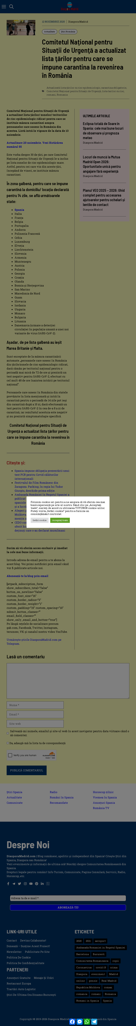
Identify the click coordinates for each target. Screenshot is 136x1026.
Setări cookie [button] (40, 520)
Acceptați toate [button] (60, 520)
